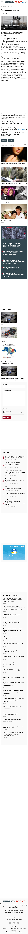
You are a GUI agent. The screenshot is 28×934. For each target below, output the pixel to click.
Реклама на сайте (14, 914)
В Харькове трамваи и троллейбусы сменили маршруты (13, 720)
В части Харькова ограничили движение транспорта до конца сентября (12, 622)
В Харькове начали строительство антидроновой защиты (14, 274)
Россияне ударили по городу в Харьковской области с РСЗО (11, 670)
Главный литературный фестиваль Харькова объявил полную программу (14, 261)
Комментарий (7, 390)
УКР (23, 2)
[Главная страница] (14, 901)
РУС (16, 926)
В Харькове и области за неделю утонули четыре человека (12, 615)
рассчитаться (21, 129)
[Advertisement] (14, 97)
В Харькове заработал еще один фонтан (12, 637)
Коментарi (6, 417)
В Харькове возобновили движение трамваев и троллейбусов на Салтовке (13, 700)
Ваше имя (5, 384)
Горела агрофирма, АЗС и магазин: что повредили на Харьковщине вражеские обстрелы (13, 734)
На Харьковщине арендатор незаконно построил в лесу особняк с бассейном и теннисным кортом (15, 502)
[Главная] (13, 2)
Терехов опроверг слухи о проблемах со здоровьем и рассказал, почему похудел (13, 464)
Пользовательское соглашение (14, 919)
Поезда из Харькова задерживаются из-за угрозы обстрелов (13, 713)
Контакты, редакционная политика (14, 910)
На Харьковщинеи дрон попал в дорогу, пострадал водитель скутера (13, 676)
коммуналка (11, 140)
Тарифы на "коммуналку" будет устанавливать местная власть (11, 123)
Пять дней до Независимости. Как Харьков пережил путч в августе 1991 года (15, 480)
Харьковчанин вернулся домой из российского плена (13, 268)
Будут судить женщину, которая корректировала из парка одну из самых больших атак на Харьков (15, 472)
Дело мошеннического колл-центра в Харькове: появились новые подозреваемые (13, 253)
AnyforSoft (18, 932)
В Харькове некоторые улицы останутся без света (11, 650)
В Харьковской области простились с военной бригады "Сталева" (15, 457)
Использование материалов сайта (14, 912)
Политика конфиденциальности (14, 917)
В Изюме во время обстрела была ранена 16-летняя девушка (13, 644)
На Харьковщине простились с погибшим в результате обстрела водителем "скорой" (12, 599)
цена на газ (4, 140)
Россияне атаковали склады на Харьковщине (12, 707)
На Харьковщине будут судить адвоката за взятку (11, 663)
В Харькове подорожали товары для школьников (13, 657)
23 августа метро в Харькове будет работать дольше (15, 494)
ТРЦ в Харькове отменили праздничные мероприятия (13, 487)
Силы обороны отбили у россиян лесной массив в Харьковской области (12, 245)
